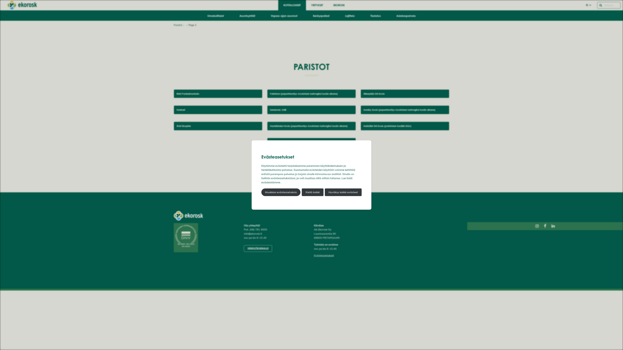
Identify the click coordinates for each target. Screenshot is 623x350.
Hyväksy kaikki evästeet (343, 192)
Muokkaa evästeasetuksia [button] (281, 192)
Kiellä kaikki (313, 192)
